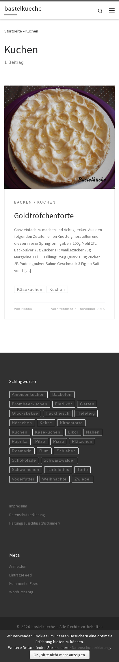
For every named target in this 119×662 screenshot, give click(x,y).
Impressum (18, 506)
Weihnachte (54, 479)
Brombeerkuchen (29, 404)
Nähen (93, 432)
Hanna (26, 309)
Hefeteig (86, 413)
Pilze (40, 441)
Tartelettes (58, 469)
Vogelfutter (23, 479)
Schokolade (24, 460)
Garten (87, 404)
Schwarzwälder (59, 460)
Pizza (58, 441)
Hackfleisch (58, 413)
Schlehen (66, 451)
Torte (82, 469)
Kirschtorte (71, 423)
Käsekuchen (47, 432)
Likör (73, 432)
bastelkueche (43, 626)
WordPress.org (21, 592)
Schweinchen (25, 469)
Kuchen (19, 432)
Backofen (62, 394)
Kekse (46, 423)
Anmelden (17, 566)
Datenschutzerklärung (27, 514)
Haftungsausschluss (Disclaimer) (34, 523)
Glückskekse (25, 413)
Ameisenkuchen (28, 394)
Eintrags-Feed (20, 575)
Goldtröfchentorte (44, 215)
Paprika (20, 441)
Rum (44, 451)
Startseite (13, 31)
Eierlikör (63, 404)
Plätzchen (82, 441)
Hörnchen (22, 423)
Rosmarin (22, 451)
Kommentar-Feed (23, 583)
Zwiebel (83, 479)
